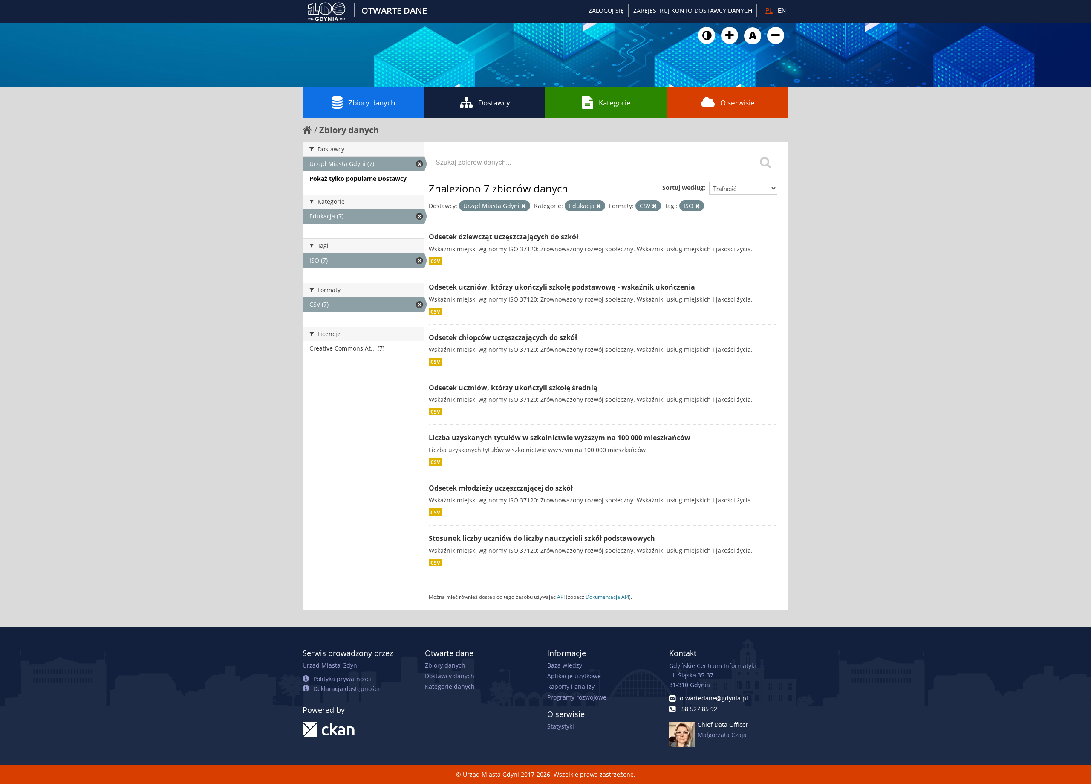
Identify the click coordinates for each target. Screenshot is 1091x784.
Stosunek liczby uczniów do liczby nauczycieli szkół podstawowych (542, 538)
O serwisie (737, 102)
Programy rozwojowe (576, 697)
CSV (435, 261)
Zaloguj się (606, 10)
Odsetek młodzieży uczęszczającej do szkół (501, 488)
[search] (765, 162)
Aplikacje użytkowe (574, 676)
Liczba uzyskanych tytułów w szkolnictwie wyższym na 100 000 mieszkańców (559, 437)
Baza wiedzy (564, 665)
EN (782, 10)
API (561, 596)
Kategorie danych (450, 686)
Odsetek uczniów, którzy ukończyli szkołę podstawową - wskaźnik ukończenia (562, 287)
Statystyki (560, 726)
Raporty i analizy (571, 686)
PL (769, 10)
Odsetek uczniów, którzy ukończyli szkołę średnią (513, 387)
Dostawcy (494, 102)
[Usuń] (523, 206)
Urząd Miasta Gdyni (331, 665)
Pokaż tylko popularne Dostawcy (358, 178)
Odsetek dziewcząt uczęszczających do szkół (503, 236)
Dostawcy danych (449, 676)
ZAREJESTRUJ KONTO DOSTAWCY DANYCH (692, 10)
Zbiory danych (371, 102)
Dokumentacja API (607, 596)
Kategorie (615, 102)
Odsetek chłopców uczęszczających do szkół (503, 337)
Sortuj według (683, 187)
